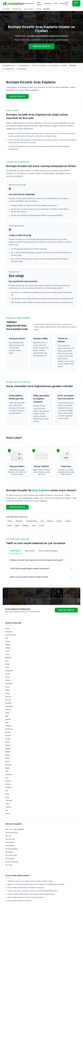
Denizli (7, 680)
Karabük (8, 726)
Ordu (7, 771)
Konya (7, 742)
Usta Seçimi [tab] (29, 551)
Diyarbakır (9, 683)
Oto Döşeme (9, 842)
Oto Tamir (8, 865)
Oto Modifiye (10, 858)
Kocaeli (7, 739)
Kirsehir (38, 9)
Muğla (7, 761)
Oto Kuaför (9, 852)
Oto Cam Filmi (10, 839)
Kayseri (8, 732)
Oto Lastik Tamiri (11, 855)
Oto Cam (8, 836)
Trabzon (8, 807)
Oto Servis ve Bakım (39, 65)
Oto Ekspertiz (10, 845)
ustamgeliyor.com (9, 65)
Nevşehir (8, 765)
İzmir (7, 722)
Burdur (41, 525)
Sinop (7, 794)
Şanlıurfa (8, 787)
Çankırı (7, 674)
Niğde (7, 768)
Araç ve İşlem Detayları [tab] (48, 551)
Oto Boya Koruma (11, 832)
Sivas (7, 797)
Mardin (7, 755)
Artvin (10, 525)
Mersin (7, 758)
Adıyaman (19, 521)
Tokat (7, 804)
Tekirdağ (8, 800)
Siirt (6, 791)
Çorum (7, 677)
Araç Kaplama (54, 65)
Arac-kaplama (29, 9)
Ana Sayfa (6, 9)
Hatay (7, 713)
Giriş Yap (67, 3)
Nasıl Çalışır (39, 3)
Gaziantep (9, 706)
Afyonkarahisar (31, 521)
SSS (55, 3)
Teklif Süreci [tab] (15, 551)
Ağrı (42, 521)
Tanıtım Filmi (9, 69)
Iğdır (6, 716)
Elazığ (7, 693)
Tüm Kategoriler (23, 65)
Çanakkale (9, 670)
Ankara (59, 521)
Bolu (34, 525)
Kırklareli (8, 735)
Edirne (7, 690)
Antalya (67, 521)
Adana (10, 521)
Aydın (17, 525)
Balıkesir (26, 525)
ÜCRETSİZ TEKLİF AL (41, 46)
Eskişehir (8, 703)
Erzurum (8, 700)
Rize (6, 778)
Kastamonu (9, 729)
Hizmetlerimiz (29, 3)
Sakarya (8, 781)
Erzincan (8, 696)
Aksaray (50, 521)
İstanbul (8, 719)
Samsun (8, 784)
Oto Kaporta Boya (11, 849)
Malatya (8, 748)
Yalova (7, 813)
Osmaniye (8, 774)
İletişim (62, 3)
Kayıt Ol (76, 3)
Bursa (7, 667)
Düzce (7, 687)
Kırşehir (64, 65)
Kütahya (8, 745)
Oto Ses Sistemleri (11, 862)
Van (6, 810)
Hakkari (8, 709)
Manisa (7, 752)
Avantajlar (48, 3)
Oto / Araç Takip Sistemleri (14, 829)
